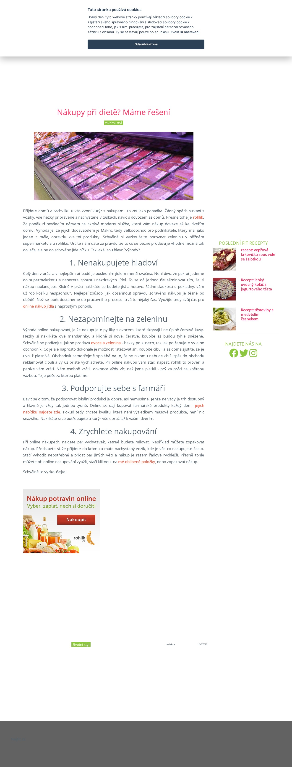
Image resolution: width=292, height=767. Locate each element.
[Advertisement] (146, 64)
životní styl (113, 123)
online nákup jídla (38, 306)
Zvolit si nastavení (184, 32)
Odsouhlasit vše (146, 44)
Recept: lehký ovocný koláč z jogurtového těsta (256, 284)
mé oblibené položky (136, 461)
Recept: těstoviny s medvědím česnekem (257, 314)
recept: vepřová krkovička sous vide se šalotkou (258, 254)
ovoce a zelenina (106, 342)
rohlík (198, 217)
